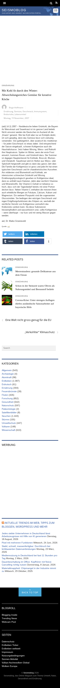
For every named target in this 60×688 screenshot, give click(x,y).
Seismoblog (28, 673)
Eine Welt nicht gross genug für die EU (26, 320)
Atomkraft (7, 377)
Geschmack (28, 111)
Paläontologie (9, 409)
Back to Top (30, 592)
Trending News (9, 618)
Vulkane (6, 426)
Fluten (5, 395)
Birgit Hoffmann (16, 107)
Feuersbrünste (9, 391)
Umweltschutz (9, 423)
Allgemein (7, 370)
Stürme (5, 419)
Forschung (7, 398)
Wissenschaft (8, 430)
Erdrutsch (7, 384)
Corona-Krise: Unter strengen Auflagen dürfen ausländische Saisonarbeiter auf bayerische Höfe (35, 303)
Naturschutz (8, 405)
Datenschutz (8, 641)
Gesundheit (7, 402)
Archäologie (8, 374)
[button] (13, 234)
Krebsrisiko (9, 114)
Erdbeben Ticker (10, 645)
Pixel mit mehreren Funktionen (17, 542)
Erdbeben (7, 381)
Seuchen (6, 416)
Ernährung (8, 85)
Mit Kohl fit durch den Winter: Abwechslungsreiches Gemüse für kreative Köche (26, 95)
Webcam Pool (9, 622)
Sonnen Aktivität (10, 659)
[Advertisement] (30, 47)
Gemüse (18, 111)
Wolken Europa (9, 666)
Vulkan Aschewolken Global (15, 662)
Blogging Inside (9, 615)
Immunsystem (40, 111)
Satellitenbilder (9, 412)
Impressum (7, 652)
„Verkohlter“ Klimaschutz (41, 332)
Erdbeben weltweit (11, 648)
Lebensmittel (20, 114)
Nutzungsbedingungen (13, 655)
